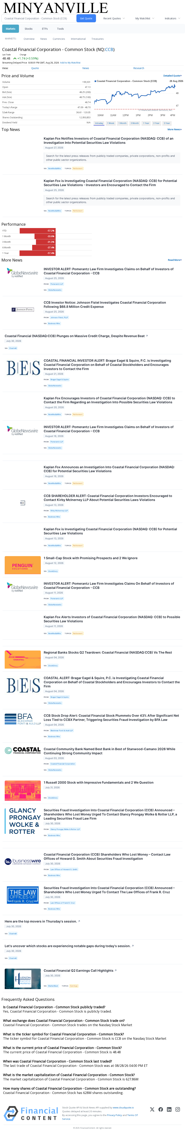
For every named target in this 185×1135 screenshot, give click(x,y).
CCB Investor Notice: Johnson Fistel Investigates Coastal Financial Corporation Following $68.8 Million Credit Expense (105, 305)
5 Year (167, 123)
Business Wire (54, 323)
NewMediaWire (54, 168)
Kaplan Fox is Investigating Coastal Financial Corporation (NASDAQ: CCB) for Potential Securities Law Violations (110, 531)
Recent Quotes (112, 18)
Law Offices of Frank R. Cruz (63, 903)
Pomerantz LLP (57, 284)
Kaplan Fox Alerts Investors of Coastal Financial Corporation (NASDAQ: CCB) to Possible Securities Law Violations (112, 619)
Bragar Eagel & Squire (60, 380)
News (43, 39)
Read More (174, 260)
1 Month (122, 123)
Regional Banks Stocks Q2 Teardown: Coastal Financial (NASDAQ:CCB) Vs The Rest (108, 652)
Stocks (29, 28)
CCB (109, 49)
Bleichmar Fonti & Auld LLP (62, 731)
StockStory (52, 571)
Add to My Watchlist (70, 62)
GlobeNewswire (54, 290)
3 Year (156, 123)
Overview (29, 39)
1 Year (146, 123)
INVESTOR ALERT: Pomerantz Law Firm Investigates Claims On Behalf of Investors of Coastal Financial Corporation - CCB (109, 586)
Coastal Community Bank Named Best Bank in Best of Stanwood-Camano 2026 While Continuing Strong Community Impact (109, 751)
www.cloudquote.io (123, 1107)
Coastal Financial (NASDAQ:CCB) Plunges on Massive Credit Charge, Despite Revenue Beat (76, 336)
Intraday (99, 123)
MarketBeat (53, 986)
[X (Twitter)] (152, 1113)
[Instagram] (177, 1113)
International (78, 39)
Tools (60, 28)
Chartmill (12, 348)
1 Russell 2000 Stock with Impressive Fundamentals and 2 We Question (99, 782)
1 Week (110, 123)
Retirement (78, 168)
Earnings (74, 986)
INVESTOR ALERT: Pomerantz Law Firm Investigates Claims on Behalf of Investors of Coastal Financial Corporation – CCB (109, 429)
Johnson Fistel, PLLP (59, 317)
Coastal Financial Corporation (63, 764)
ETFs (45, 28)
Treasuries (97, 39)
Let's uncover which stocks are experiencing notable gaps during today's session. (69, 946)
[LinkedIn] (169, 1113)
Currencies (59, 39)
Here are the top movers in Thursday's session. (42, 921)
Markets (10, 28)
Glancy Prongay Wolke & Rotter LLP (65, 829)
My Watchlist (142, 18)
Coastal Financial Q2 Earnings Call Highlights (80, 970)
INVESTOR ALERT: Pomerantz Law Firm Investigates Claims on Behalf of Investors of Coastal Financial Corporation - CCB (109, 271)
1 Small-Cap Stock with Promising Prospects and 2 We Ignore (90, 558)
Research (138, 68)
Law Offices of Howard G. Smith (64, 869)
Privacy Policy (114, 1115)
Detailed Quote (172, 75)
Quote (35, 68)
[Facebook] (160, 1113)
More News (174, 129)
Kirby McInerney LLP (59, 511)
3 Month (135, 123)
